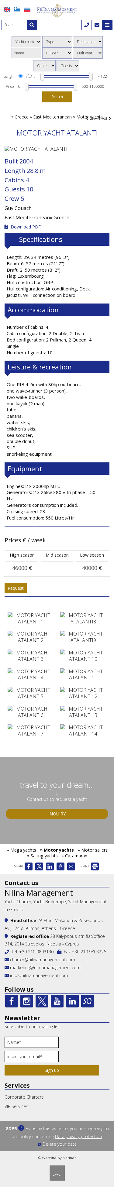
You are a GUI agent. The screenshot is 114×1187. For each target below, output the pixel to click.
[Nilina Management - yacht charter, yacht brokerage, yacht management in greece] (57, 10)
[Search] (32, 25)
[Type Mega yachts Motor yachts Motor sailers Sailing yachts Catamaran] (57, 41)
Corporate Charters (24, 1097)
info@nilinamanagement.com (39, 975)
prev (93, 118)
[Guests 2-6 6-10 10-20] (68, 65)
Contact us (21, 883)
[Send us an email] (97, 25)
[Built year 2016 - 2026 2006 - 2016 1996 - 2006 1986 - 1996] (88, 53)
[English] (6, 9)
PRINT (85, 866)
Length (9, 76)
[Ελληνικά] (17, 9)
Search (57, 96)
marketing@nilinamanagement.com (45, 967)
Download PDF (25, 227)
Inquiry (57, 814)
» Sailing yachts (42, 856)
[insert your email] (32, 1058)
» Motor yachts (57, 850)
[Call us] (86, 25)
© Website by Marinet (57, 1158)
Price (10, 86)
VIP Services (17, 1106)
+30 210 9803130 (36, 952)
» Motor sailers (93, 850)
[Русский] (27, 9)
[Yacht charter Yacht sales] (26, 41)
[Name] (32, 1044)
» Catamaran (74, 856)
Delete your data (59, 1144)
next (104, 118)
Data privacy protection (78, 1136)
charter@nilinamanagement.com (42, 959)
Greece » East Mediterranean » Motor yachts (59, 117)
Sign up (52, 1070)
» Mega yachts (21, 850)
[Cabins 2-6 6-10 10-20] (44, 65)
